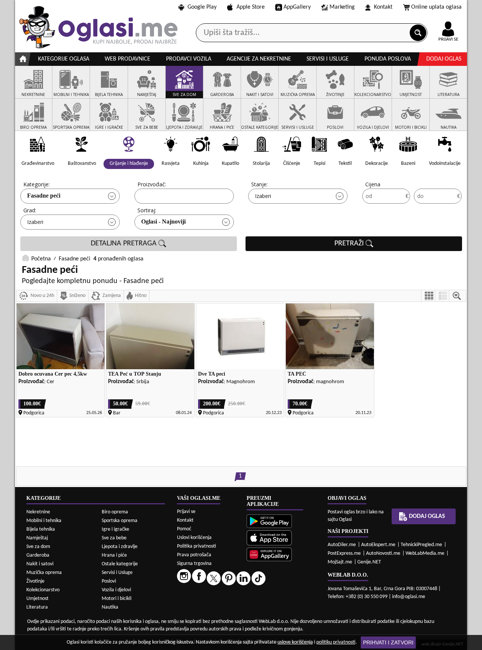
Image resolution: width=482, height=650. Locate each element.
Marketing (342, 7)
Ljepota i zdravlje (119, 547)
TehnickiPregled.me (421, 545)
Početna (41, 259)
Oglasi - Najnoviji (163, 221)
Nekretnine (38, 512)
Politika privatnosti (196, 546)
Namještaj (37, 538)
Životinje (35, 581)
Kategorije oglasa (63, 59)
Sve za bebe (114, 538)
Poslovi (109, 581)
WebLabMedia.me (425, 553)
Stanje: (259, 184)
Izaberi (263, 195)
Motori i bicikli (116, 598)
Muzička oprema (44, 572)
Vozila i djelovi (116, 590)
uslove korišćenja (295, 642)
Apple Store (250, 7)
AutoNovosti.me (383, 553)
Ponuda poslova (388, 59)
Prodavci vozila (188, 59)
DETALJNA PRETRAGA (125, 243)
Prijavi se (186, 512)
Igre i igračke (115, 529)
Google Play (202, 7)
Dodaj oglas (443, 59)
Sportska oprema (119, 521)
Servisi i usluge (328, 59)
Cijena (372, 184)
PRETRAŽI (350, 243)
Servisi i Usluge (117, 572)
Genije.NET (369, 562)
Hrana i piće (114, 555)
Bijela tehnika (40, 529)
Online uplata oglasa (436, 7)
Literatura (37, 607)
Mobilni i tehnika (43, 521)
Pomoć (184, 529)
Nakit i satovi (39, 564)
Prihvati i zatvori (388, 642)
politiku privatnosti (335, 642)
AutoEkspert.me (378, 545)
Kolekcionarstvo (42, 590)
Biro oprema (115, 512)
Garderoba (37, 555)
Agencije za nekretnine (259, 59)
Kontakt (383, 7)
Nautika (110, 607)
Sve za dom (38, 547)
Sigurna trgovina (194, 563)
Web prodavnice (127, 59)
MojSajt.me (340, 562)
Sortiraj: (146, 210)
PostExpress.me (344, 553)
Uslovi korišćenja (194, 537)
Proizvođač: (151, 184)
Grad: (29, 210)
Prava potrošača (194, 555)
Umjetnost (37, 598)
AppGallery (297, 7)
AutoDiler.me (342, 545)
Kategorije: (36, 184)
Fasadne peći (43, 195)
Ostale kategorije (120, 564)
